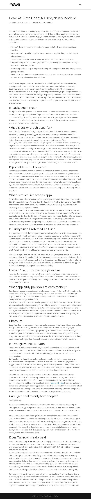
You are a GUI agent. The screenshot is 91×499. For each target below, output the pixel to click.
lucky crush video (57, 383)
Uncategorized (35, 22)
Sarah (13, 22)
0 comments (48, 22)
